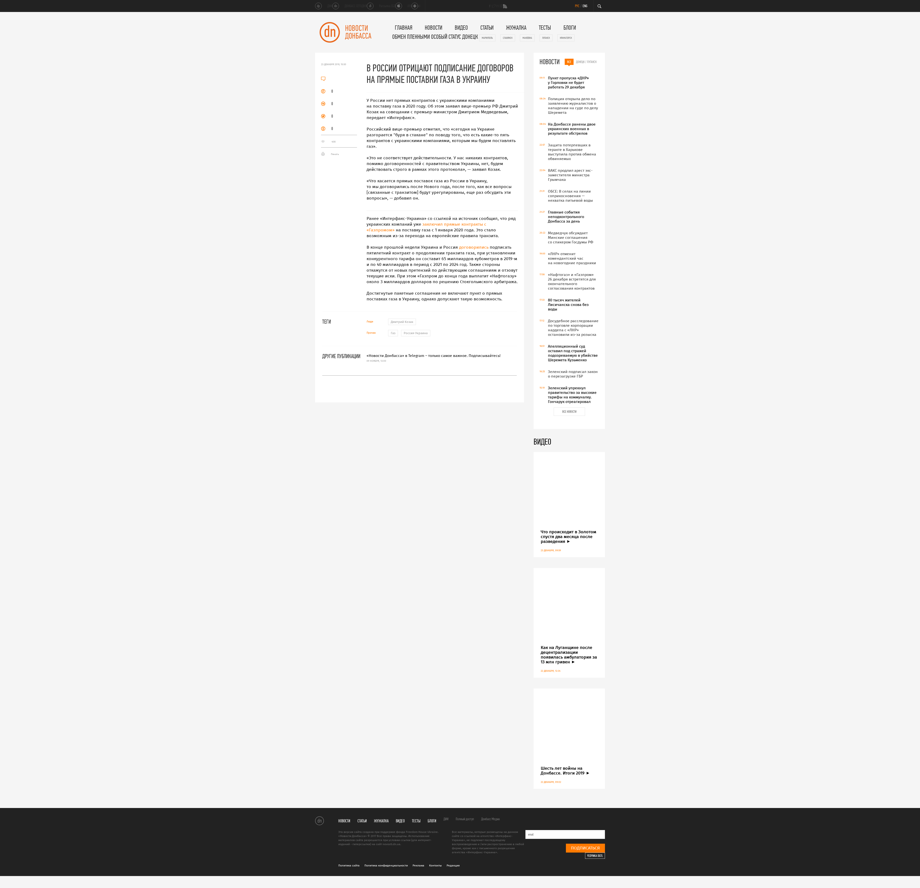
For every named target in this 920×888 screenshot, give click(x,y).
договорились (474, 247)
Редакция (453, 865)
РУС (577, 6)
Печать (335, 154)
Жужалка (516, 27)
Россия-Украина (416, 333)
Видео (461, 27)
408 (333, 141)
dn (319, 820)
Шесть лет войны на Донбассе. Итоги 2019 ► (565, 770)
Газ (393, 333)
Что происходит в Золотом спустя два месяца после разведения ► (568, 536)
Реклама (418, 865)
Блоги (570, 27)
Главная (403, 27)
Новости (433, 27)
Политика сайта (349, 865)
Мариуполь (487, 38)
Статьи (487, 27)
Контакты (435, 865)
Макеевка (527, 38)
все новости (569, 411)
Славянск (507, 38)
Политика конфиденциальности (386, 865)
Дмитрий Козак (402, 322)
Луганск (546, 38)
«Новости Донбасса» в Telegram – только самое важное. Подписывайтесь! (433, 357)
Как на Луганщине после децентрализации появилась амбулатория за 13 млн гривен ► (569, 654)
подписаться (585, 848)
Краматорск (566, 38)
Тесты (545, 27)
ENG (585, 6)
